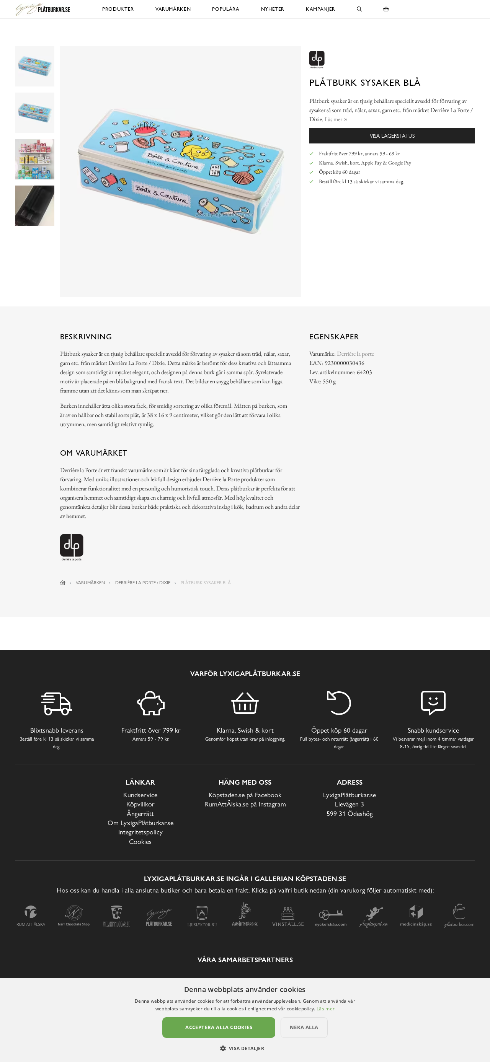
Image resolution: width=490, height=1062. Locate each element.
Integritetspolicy (140, 832)
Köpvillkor (140, 804)
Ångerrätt (140, 814)
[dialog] (245, 1020)
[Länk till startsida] (62, 582)
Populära (225, 9)
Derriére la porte (355, 354)
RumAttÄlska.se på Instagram (245, 804)
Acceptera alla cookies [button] (218, 1027)
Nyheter (273, 9)
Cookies (140, 841)
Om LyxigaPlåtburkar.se (140, 823)
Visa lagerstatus (392, 135)
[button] (245, 1048)
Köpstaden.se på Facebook (245, 795)
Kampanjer (320, 9)
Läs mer (326, 1008)
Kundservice (140, 795)
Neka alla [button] (304, 1027)
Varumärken (173, 9)
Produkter (118, 9)
